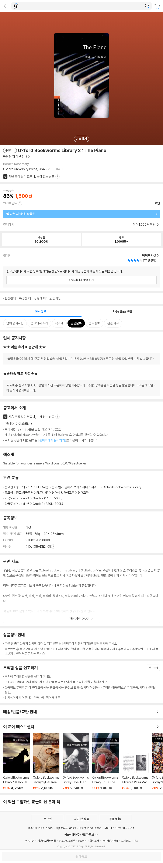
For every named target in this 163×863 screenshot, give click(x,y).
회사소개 (94, 840)
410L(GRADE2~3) (38, 546)
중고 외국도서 (24, 487)
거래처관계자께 (110, 840)
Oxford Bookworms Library (122, 487)
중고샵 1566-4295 (90, 828)
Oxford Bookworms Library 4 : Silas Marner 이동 (135, 771)
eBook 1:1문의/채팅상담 (118, 828)
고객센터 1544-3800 (40, 828)
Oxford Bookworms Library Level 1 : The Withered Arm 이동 (76, 761)
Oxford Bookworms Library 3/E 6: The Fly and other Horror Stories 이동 (105, 761)
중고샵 (9, 487)
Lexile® (24, 498)
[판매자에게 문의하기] (52, 440)
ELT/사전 (43, 487)
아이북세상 (23, 424)
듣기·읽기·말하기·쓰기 (65, 487)
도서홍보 (126, 840)
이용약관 (29, 840)
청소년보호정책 (67, 840)
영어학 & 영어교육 (63, 493)
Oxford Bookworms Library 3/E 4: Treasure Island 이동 (46, 761)
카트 (157, 6)
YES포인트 (10, 203)
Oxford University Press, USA (24, 169)
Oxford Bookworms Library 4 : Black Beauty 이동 (16, 761)
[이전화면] (5, 6)
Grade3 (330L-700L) (48, 504)
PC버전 (82, 840)
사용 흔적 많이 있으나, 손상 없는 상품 (31, 176)
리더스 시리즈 (91, 487)
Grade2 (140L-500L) (48, 498)
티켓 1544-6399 (66, 828)
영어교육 (83, 493)
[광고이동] (147, 6)
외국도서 (10, 498)
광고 (135, 840)
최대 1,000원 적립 (144, 224)
